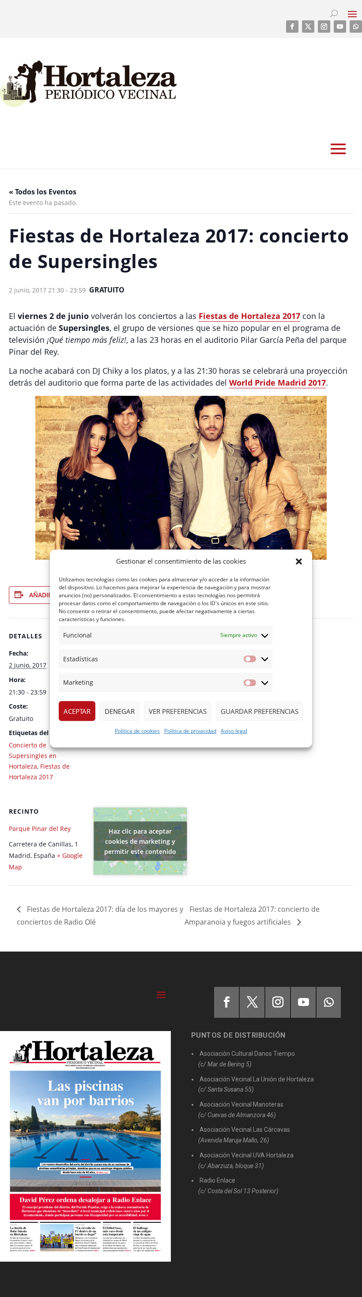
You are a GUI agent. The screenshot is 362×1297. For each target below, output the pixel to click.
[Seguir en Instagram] (324, 26)
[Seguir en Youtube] (340, 26)
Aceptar (77, 711)
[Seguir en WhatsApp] (356, 26)
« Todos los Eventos (42, 192)
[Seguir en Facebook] (292, 26)
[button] (298, 561)
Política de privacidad (190, 731)
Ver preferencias (178, 711)
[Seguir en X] (308, 26)
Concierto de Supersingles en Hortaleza (33, 755)
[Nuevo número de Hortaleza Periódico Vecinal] (85, 1146)
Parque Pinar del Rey (40, 828)
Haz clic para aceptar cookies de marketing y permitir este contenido (140, 841)
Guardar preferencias (259, 711)
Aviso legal (234, 731)
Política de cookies (137, 731)
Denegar (120, 711)
